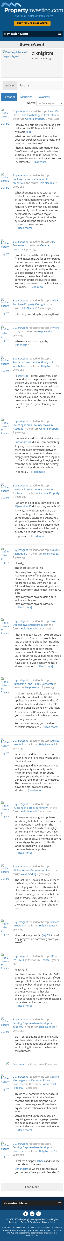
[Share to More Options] (38, 1213)
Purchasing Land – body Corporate (33, 683)
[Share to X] (32, 1213)
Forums (25, 85)
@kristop (23, 375)
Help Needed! (47, 183)
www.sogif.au (32, 1235)
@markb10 (21, 1168)
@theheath (21, 344)
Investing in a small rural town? (31, 807)
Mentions (26, 97)
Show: (31, 103)
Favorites (44, 97)
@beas (41, 1161)
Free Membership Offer (32, 23)
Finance (44, 960)
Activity (10, 85)
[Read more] (40, 161)
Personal (9, 97)
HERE (29, 131)
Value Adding (28, 874)
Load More (32, 1187)
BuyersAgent (20, 111)
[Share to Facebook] (25, 1213)
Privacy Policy (48, 1222)
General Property (35, 118)
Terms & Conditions (30, 1222)
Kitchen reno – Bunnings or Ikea (31, 870)
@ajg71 (45, 935)
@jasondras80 (23, 442)
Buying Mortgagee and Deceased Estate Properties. (36, 1080)
